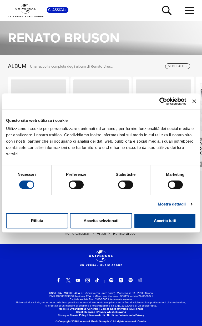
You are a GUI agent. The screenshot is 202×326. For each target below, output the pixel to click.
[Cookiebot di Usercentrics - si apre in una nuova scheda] (163, 101)
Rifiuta (37, 220)
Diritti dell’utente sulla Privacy (125, 315)
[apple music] (121, 280)
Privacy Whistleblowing (111, 312)
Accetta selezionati (101, 220)
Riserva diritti (97, 315)
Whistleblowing (85, 312)
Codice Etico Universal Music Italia (122, 309)
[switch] (76, 184)
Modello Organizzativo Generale (79, 309)
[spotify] (111, 280)
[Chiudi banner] (194, 101)
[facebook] (59, 280)
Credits (142, 321)
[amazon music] (131, 280)
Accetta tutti (165, 220)
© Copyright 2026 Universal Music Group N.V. (83, 321)
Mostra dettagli (172, 204)
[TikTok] (97, 280)
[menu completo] (189, 10)
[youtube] (78, 280)
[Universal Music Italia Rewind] (140, 280)
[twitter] (68, 280)
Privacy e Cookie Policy (72, 315)
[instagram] (87, 280)
